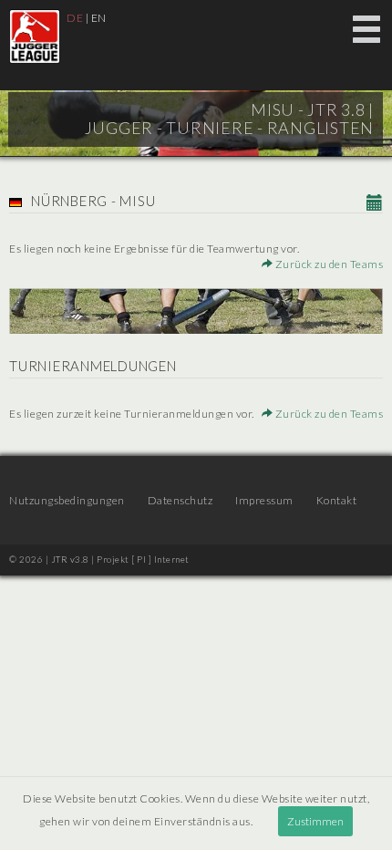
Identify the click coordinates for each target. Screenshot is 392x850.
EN (99, 18)
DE (75, 18)
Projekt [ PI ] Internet (143, 559)
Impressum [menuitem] (264, 500)
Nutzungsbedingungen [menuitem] (67, 500)
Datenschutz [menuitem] (180, 500)
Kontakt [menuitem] (336, 500)
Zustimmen (315, 821)
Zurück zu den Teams (328, 264)
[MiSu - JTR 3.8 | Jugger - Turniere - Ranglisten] (34, 36)
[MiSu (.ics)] (375, 203)
